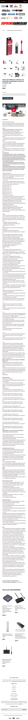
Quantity (4, 92)
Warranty (14, 689)
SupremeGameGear (10, 715)
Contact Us (14, 687)
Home (3, 30)
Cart (26, 1)
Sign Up (24, 709)
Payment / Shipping (14, 695)
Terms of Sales (14, 693)
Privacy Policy (14, 696)
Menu (4, 1)
